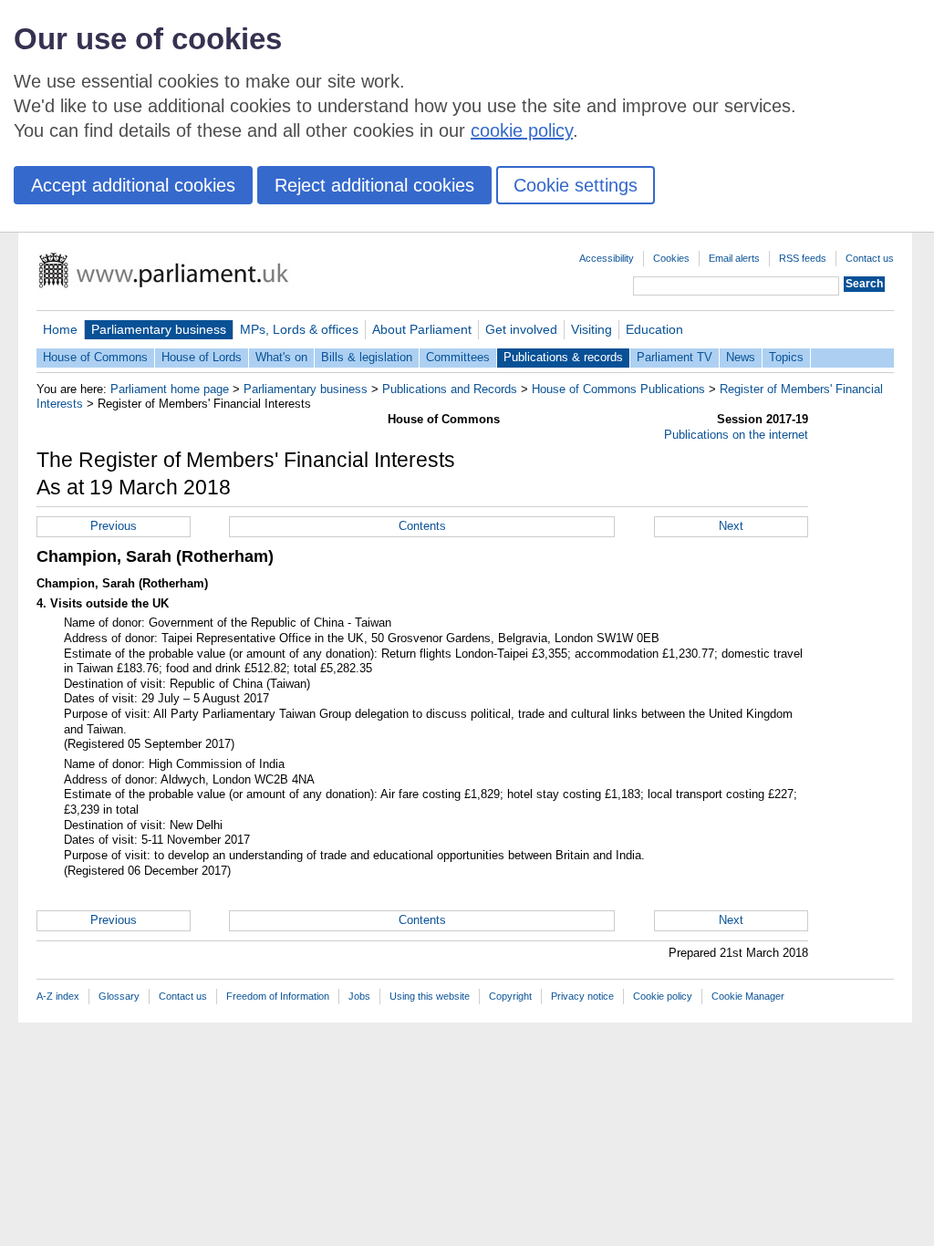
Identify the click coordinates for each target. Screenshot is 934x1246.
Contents (422, 526)
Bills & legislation (366, 357)
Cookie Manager (747, 996)
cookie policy (522, 130)
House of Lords (201, 357)
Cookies (671, 258)
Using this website (429, 996)
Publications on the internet (736, 434)
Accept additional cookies (133, 185)
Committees (458, 357)
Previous (113, 526)
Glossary (119, 996)
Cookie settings (576, 185)
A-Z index (57, 996)
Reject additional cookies (374, 185)
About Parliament (422, 329)
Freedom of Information (277, 996)
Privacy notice (582, 996)
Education (654, 329)
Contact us (870, 258)
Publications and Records (449, 389)
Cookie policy (662, 996)
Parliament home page (169, 389)
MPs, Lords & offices (299, 329)
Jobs (359, 996)
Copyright (510, 996)
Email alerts (734, 258)
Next (731, 526)
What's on (281, 357)
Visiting (591, 329)
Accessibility (606, 258)
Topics (786, 357)
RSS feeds (802, 258)
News (740, 357)
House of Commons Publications (618, 389)
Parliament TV (674, 357)
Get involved (521, 329)
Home (60, 329)
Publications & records (563, 357)
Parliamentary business (158, 329)
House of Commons (95, 357)
